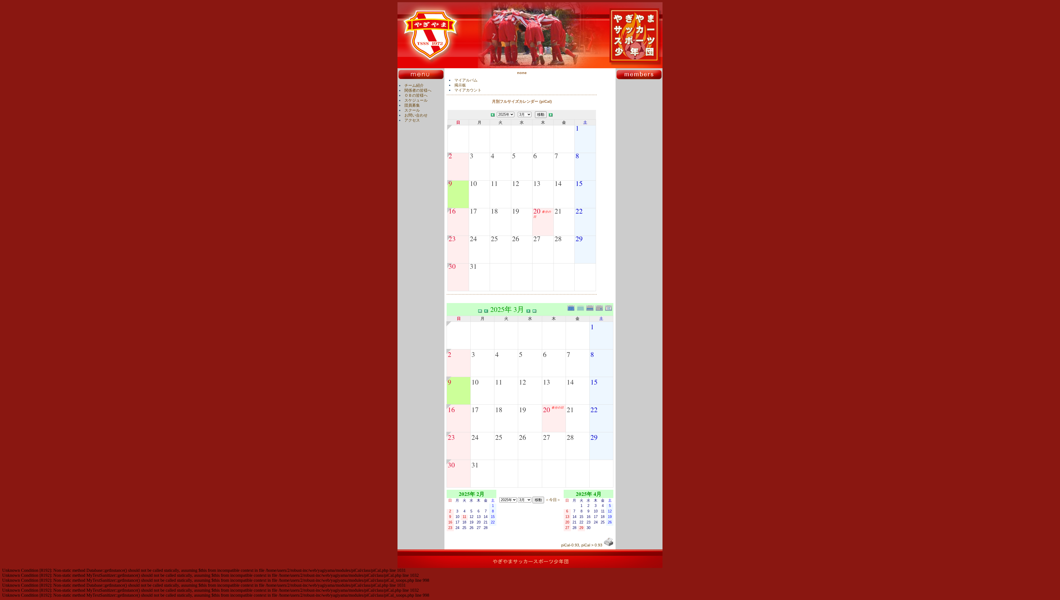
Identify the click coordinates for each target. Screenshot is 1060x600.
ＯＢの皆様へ (416, 95)
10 (473, 183)
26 (515, 238)
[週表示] (591, 307)
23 (452, 238)
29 (579, 238)
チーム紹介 (414, 85)
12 (515, 183)
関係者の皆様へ (417, 90)
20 (536, 210)
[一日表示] (600, 307)
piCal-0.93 (570, 545)
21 (558, 210)
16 (452, 210)
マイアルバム (466, 80)
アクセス (412, 120)
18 (494, 210)
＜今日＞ (553, 499)
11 (494, 183)
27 (536, 238)
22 (579, 210)
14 (558, 183)
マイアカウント (467, 90)
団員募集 (412, 105)
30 (452, 266)
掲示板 (460, 85)
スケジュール (416, 100)
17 (473, 210)
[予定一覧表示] (609, 307)
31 (473, 266)
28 (558, 238)
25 (494, 238)
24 (473, 238)
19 (515, 210)
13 (536, 183)
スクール (412, 110)
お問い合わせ (416, 115)
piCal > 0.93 (591, 545)
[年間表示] (572, 307)
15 (579, 183)
